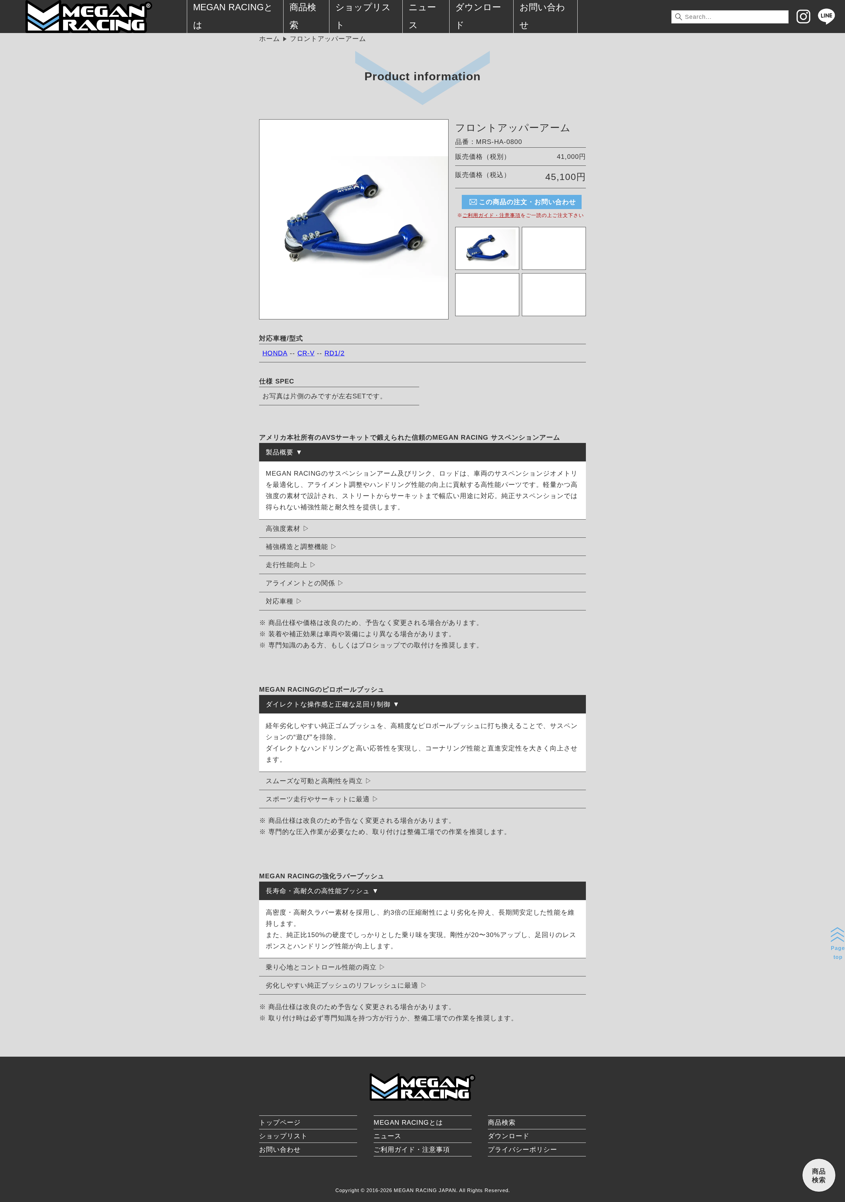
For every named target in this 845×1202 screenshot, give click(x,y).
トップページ (280, 1122)
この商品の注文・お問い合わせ (527, 201)
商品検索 (502, 1122)
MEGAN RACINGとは (408, 1122)
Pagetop (838, 952)
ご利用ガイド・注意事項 (491, 215)
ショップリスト (283, 1136)
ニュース (387, 1136)
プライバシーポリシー (522, 1149)
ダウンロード (508, 1136)
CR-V (306, 353)
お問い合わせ (280, 1149)
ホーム (269, 38)
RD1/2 (334, 353)
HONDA (274, 353)
